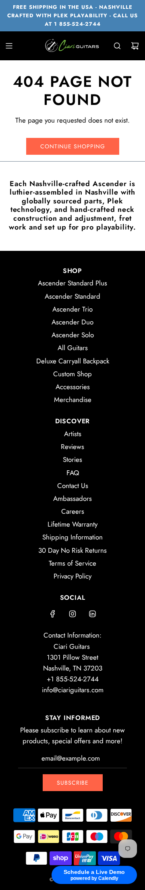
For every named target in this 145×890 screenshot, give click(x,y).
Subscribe (73, 783)
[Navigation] (9, 46)
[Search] (117, 46)
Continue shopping (72, 146)
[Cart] (135, 46)
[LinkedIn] (92, 614)
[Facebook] (53, 614)
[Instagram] (72, 614)
